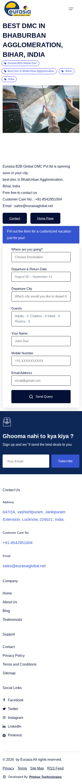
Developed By (35, 777)
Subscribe (65, 461)
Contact (14, 218)
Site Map (37, 768)
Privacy (8, 768)
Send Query (44, 396)
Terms (22, 768)
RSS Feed (55, 768)
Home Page (45, 218)
